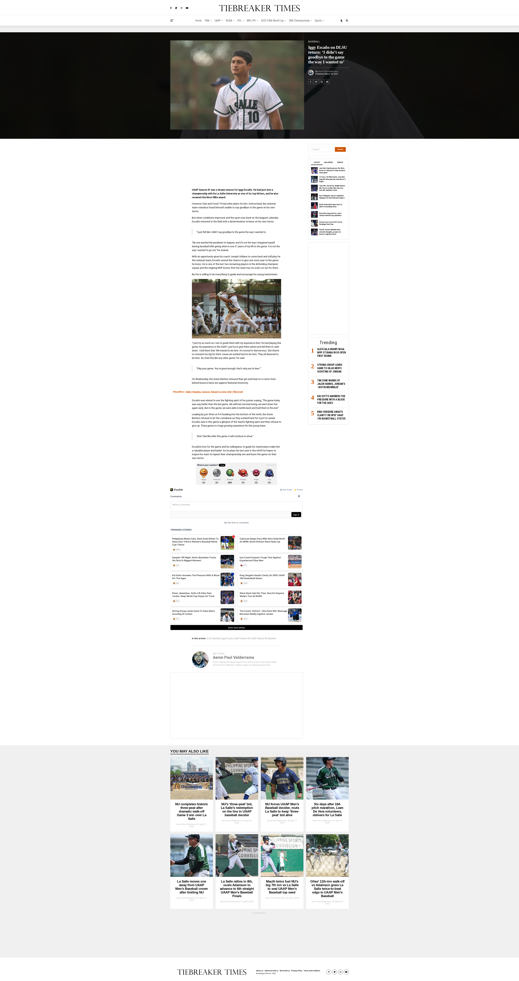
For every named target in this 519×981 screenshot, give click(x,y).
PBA (207, 20)
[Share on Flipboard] (321, 81)
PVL (239, 20)
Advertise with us (271, 971)
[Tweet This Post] (316, 81)
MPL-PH (251, 20)
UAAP (218, 20)
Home (198, 20)
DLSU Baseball (214, 638)
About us (259, 971)
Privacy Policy (296, 971)
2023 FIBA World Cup (272, 20)
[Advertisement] (236, 164)
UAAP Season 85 (242, 638)
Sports (318, 20)
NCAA (229, 20)
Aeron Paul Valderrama (328, 71)
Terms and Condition (311, 971)
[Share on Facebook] (310, 81)
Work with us (285, 971)
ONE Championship (299, 20)
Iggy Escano (227, 638)
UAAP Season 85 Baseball (263, 638)
